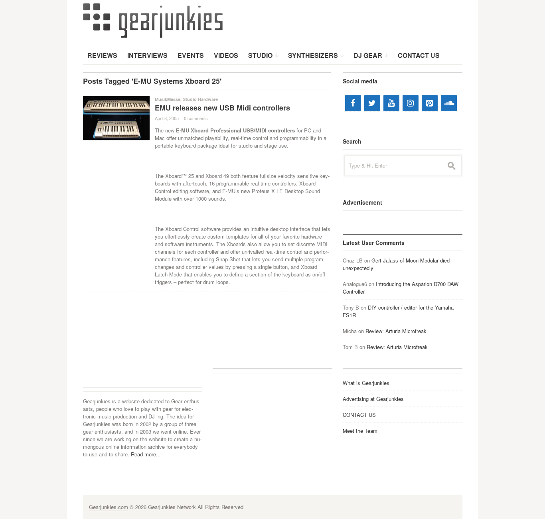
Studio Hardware (200, 99)
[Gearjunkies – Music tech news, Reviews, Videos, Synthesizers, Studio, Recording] (153, 20)
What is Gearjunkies (366, 383)
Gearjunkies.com (108, 507)
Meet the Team (360, 430)
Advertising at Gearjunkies (373, 399)
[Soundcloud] (449, 103)
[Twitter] (372, 103)
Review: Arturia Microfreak (396, 331)
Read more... (146, 454)
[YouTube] (391, 103)
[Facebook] (353, 103)
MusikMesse (167, 99)
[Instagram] (411, 103)
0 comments (196, 118)
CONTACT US (359, 414)
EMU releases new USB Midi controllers (222, 108)
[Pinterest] (430, 103)
